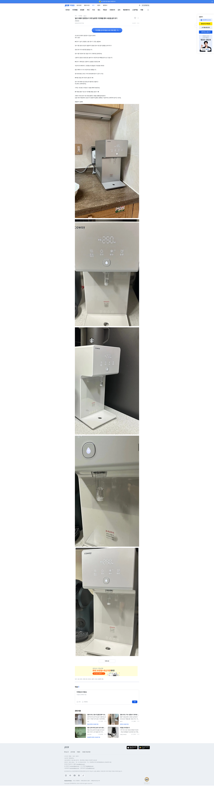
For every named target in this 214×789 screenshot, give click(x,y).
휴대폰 (82, 10)
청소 (99, 10)
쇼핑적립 (135, 10)
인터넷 (68, 10)
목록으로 (107, 661)
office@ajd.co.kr (90, 768)
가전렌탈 (75, 10)
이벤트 (98, 5)
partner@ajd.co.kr (74, 768)
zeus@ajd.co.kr (80, 764)
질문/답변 (79, 5)
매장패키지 (126, 10)
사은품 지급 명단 (86, 752)
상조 (119, 10)
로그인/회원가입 (145, 5)
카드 (88, 10)
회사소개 (66, 752)
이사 (93, 10)
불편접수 (105, 5)
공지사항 (73, 752)
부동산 (105, 10)
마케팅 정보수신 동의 (85, 780)
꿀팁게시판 (87, 5)
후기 (93, 5)
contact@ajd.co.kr (74, 766)
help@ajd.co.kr (89, 766)
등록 (135, 701)
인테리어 (112, 10)
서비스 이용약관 (76, 780)
